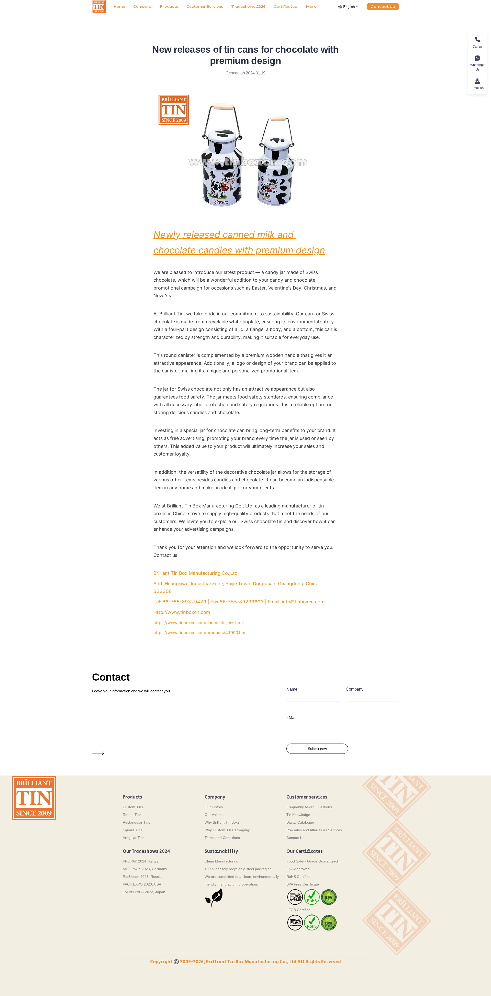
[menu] (224, 6)
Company (142, 6)
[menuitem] (119, 6)
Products (169, 6)
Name (291, 689)
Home (119, 6)
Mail (292, 717)
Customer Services (204, 6)
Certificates (285, 6)
